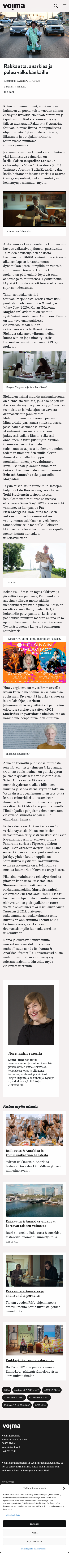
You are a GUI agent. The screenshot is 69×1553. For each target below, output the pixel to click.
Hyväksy (34, 1523)
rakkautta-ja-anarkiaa (17, 1405)
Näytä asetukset (34, 1541)
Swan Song (40, 1405)
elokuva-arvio (52, 1390)
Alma (7, 1390)
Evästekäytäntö (27, 1549)
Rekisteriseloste (40, 1549)
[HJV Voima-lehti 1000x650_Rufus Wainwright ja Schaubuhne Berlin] (34, 662)
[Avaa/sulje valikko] (64, 6)
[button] (64, 1488)
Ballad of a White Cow (26, 1390)
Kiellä (35, 1532)
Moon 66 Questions (39, 1397)
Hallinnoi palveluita (12, 1515)
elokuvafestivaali (14, 1397)
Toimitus (8, 1482)
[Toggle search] (56, 6)
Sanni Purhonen (28, 80)
